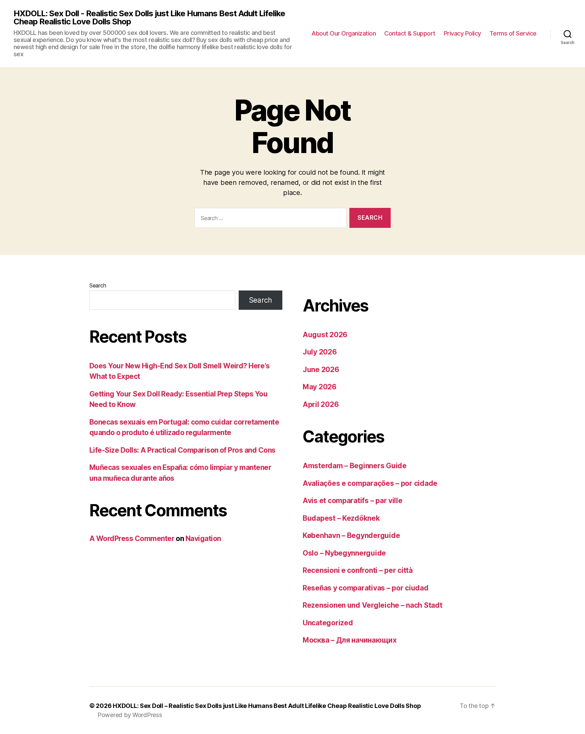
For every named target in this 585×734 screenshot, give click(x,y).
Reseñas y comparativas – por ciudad (366, 588)
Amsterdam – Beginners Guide (355, 465)
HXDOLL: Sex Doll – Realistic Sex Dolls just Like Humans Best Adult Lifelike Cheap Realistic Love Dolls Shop (267, 705)
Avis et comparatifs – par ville (353, 500)
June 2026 (321, 369)
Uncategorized (328, 623)
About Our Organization (343, 33)
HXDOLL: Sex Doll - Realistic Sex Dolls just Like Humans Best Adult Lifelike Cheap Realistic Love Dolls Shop (149, 17)
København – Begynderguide (351, 535)
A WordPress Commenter (131, 538)
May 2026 (320, 387)
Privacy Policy (462, 33)
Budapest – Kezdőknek (341, 518)
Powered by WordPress (130, 714)
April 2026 (321, 404)
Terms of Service (513, 33)
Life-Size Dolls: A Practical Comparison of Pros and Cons (182, 450)
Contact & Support (409, 33)
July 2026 (320, 352)
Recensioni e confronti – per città (358, 570)
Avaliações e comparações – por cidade (370, 483)
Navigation (203, 538)
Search (97, 285)
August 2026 (325, 334)
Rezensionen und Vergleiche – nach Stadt (372, 605)
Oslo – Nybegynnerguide (344, 553)
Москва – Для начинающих (350, 640)
